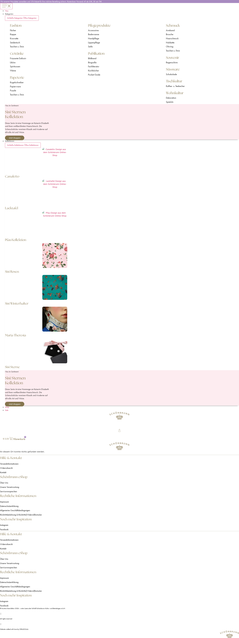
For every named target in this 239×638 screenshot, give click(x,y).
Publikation (96, 53)
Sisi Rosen (12, 271)
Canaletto (12, 176)
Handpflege (93, 38)
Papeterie (17, 77)
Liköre (12, 62)
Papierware (15, 86)
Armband (170, 30)
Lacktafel (11, 208)
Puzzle (13, 90)
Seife (90, 46)
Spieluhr (170, 101)
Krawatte (14, 38)
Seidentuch (15, 42)
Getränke (17, 53)
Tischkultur (174, 81)
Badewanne (93, 34)
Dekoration (171, 97)
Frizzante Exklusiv (18, 58)
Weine (13, 70)
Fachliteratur (93, 66)
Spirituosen (15, 66)
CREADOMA (23, 629)
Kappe (13, 34)
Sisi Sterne (12, 367)
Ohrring (169, 46)
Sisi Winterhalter (17, 303)
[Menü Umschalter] (6, 6)
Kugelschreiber (17, 82)
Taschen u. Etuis (17, 46)
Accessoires (93, 30)
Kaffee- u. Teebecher (175, 86)
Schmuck (173, 25)
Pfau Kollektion (15, 240)
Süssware (173, 69)
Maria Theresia (15, 335)
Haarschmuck (172, 38)
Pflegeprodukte (99, 25)
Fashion (16, 25)
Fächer (13, 30)
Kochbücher (93, 70)
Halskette (170, 42)
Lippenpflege (94, 42)
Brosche (169, 34)
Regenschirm (172, 62)
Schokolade (171, 74)
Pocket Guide (94, 74)
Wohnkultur (174, 93)
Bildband (92, 58)
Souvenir (172, 57)
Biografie (92, 62)
